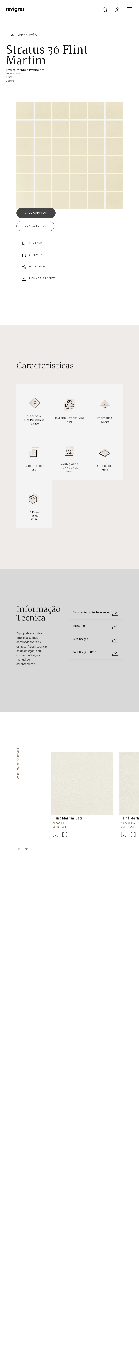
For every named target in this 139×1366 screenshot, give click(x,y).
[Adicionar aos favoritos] (55, 835)
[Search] (105, 10)
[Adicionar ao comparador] (65, 835)
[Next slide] (26, 848)
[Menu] (129, 10)
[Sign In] (117, 10)
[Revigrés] (15, 10)
